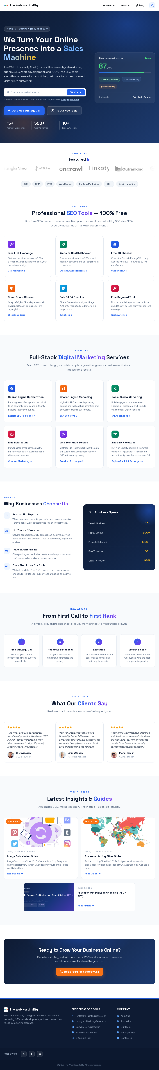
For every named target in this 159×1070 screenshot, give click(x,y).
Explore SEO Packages (20, 415)
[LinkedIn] (40, 1054)
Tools (124, 5)
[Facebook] (32, 1054)
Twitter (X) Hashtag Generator (91, 1015)
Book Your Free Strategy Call (81, 971)
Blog (141, 5)
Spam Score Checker (86, 1032)
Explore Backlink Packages (126, 461)
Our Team (126, 1026)
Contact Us (126, 1037)
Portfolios (126, 1021)
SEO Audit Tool (83, 1037)
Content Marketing (19, 461)
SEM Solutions (67, 415)
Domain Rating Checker (88, 1026)
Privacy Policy (128, 1032)
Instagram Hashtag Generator (91, 1021)
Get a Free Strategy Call (26, 110)
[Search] (152, 5)
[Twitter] (24, 1054)
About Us (125, 1015)
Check (77, 92)
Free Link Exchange (70, 461)
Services (107, 5)
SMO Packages (119, 415)
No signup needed (70, 99)
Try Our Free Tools (66, 110)
